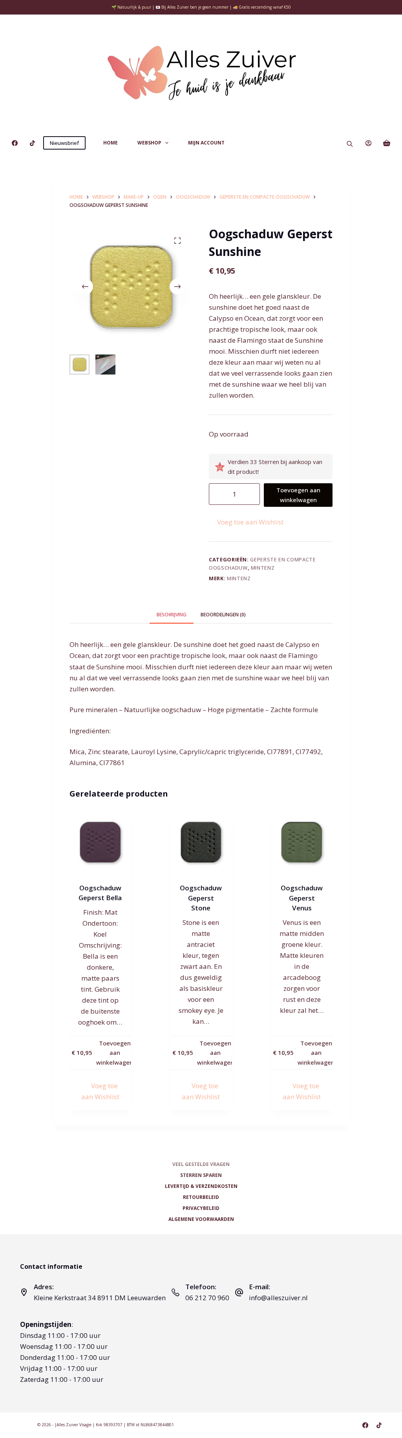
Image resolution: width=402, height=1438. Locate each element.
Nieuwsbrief (64, 142)
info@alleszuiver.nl (278, 1297)
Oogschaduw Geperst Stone (201, 897)
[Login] (368, 143)
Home (110, 142)
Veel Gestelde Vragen (201, 1164)
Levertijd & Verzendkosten (201, 1186)
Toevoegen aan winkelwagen (298, 495)
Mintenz (263, 567)
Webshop (149, 142)
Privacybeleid (201, 1208)
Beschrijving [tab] (171, 614)
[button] (246, 522)
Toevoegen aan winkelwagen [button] (114, 1053)
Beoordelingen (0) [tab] (223, 614)
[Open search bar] (350, 143)
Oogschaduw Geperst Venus (302, 897)
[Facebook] (15, 143)
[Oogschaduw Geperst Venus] (302, 842)
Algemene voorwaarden (201, 1219)
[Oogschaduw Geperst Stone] (201, 842)
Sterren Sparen (201, 1175)
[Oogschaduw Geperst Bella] (100, 842)
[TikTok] (32, 143)
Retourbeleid (201, 1197)
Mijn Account (206, 142)
